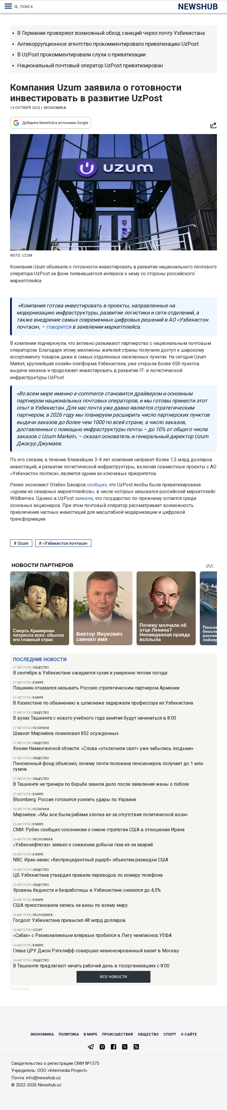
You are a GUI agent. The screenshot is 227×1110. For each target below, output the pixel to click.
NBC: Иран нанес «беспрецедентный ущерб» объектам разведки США (90, 860)
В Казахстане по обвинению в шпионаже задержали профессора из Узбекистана (103, 703)
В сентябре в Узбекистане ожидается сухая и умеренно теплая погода (90, 673)
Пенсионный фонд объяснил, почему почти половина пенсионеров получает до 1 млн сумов (108, 766)
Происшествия (117, 1034)
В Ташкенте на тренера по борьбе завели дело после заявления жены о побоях (101, 784)
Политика (41, 728)
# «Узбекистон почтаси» (63, 543)
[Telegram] (90, 1047)
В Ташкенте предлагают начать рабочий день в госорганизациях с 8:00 (91, 966)
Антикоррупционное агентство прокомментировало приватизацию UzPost (108, 44)
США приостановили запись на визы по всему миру (70, 905)
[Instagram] (102, 1047)
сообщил (97, 485)
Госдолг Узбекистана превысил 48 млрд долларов (69, 920)
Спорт (37, 930)
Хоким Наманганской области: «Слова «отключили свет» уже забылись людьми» (103, 748)
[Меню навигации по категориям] (8, 6)
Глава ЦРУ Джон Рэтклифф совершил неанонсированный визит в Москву (96, 950)
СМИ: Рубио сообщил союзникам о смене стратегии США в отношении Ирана (98, 829)
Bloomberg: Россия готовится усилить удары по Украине (74, 799)
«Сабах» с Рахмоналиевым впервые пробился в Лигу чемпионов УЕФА (92, 935)
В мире (38, 682)
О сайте (189, 1034)
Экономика (43, 839)
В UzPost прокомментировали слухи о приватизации (81, 54)
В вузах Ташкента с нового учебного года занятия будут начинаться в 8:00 (94, 718)
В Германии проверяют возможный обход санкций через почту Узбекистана (111, 33)
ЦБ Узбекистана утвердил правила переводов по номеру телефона (88, 875)
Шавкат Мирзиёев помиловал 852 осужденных (66, 733)
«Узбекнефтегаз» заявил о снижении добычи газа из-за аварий (83, 844)
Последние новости (40, 659)
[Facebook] (113, 1047)
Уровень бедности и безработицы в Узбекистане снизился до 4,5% (87, 890)
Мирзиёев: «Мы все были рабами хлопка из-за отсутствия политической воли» (100, 814)
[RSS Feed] (136, 1047)
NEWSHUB (198, 7)
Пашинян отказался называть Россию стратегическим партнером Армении (96, 688)
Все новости (113, 977)
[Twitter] (124, 1047)
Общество (41, 667)
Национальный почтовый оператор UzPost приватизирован (90, 65)
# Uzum (21, 543)
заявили (84, 498)
